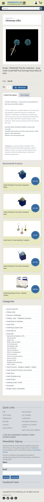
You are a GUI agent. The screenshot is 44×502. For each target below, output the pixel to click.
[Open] (2, 3)
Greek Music (10, 373)
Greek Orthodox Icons (13, 376)
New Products (26, 412)
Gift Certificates (11, 348)
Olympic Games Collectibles (15, 389)
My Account (36, 2)
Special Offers (7, 428)
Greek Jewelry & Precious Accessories (19, 370)
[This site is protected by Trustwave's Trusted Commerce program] (22, 436)
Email (5, 469)
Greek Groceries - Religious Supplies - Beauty (21, 367)
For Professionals (12, 344)
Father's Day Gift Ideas (13, 342)
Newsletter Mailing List (29, 421)
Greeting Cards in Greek (14, 382)
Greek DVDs (10, 324)
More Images (24, 95)
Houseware (10, 385)
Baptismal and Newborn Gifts (15, 336)
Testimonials (26, 418)
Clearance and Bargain (13, 315)
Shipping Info (7, 418)
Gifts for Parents (12, 354)
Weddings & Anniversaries (14, 362)
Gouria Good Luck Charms (14, 356)
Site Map (5, 421)
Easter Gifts (10, 340)
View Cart (40, 2)
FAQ (4, 412)
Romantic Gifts (11, 360)
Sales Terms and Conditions (31, 430)
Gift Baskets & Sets (12, 346)
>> (9, 18)
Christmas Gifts (11, 338)
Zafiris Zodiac (11, 364)
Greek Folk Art (11, 331)
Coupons (6, 425)
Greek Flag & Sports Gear (14, 327)
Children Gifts (10, 312)
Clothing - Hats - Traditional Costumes (18, 318)
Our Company (26, 415)
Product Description (10, 95)
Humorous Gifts (11, 358)
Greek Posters (11, 379)
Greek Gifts (10, 334)
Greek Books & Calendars (14, 321)
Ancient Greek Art (12, 309)
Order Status (7, 415)
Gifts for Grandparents (14, 352)
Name (5, 462)
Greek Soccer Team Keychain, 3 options (16, 240)
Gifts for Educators (12, 350)
